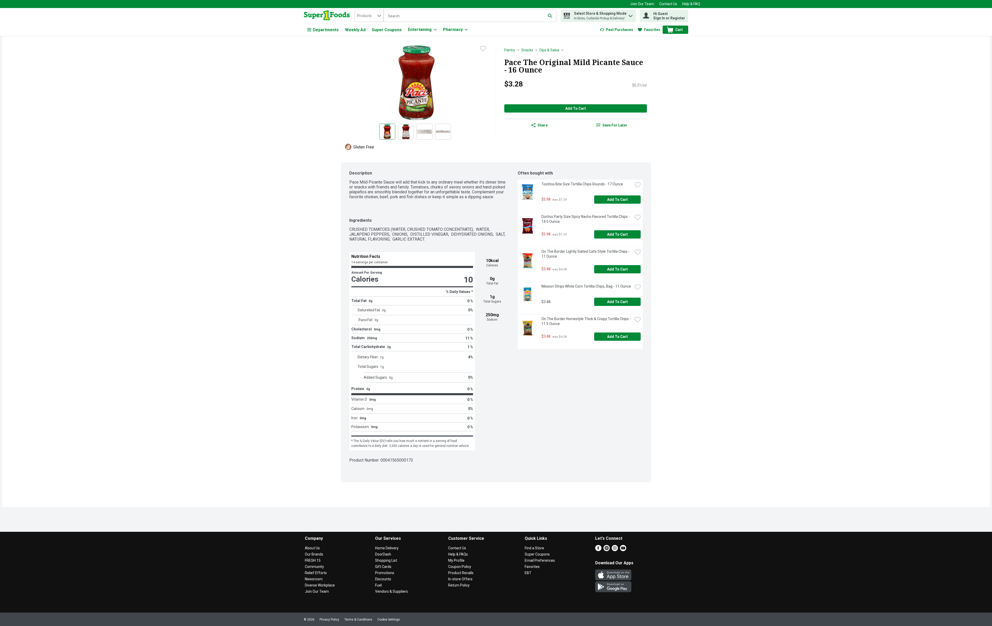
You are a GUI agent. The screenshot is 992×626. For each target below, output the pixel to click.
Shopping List (386, 560)
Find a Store (534, 548)
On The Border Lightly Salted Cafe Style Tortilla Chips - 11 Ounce (585, 253)
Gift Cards (383, 567)
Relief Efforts (316, 573)
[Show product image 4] (443, 132)
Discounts (383, 579)
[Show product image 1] (387, 132)
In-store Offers (460, 579)
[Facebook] (598, 549)
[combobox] (369, 16)
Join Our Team (642, 4)
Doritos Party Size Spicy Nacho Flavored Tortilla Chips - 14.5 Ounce (586, 219)
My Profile (456, 560)
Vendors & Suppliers (391, 591)
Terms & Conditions (358, 619)
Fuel (378, 585)
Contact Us (668, 4)
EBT (528, 573)
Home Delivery (387, 548)
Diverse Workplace (320, 585)
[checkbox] (483, 48)
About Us (312, 548)
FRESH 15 (313, 560)
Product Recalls (461, 573)
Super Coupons (387, 29)
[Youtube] (623, 549)
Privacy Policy (329, 619)
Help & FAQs (458, 554)
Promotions (384, 573)
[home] (328, 15)
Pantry (509, 50)
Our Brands (314, 554)
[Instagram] (615, 549)
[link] (616, 29)
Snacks (527, 50)
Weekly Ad (355, 29)
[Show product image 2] (406, 132)
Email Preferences (540, 560)
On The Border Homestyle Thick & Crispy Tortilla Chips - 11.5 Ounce (586, 321)
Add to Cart (575, 108)
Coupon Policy (459, 567)
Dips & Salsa (549, 50)
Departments (326, 29)
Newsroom (314, 579)
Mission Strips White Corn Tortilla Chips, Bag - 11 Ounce (586, 286)
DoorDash (383, 554)
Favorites (532, 567)
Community (314, 567)
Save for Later (614, 125)
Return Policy (459, 585)
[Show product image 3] (424, 132)
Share (543, 125)
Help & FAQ (691, 4)
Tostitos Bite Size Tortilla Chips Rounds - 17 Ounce (582, 184)
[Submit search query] (550, 16)
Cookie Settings (388, 619)
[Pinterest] (606, 549)
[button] (631, 14)
